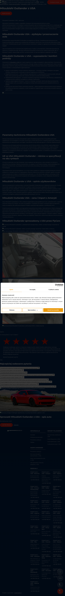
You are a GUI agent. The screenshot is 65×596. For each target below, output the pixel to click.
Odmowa (11, 310)
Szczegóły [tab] (32, 289)
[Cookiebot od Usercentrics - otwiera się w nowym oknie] (56, 285)
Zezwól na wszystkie (53, 310)
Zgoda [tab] (11, 289)
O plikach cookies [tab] (54, 289)
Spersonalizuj (31, 310)
